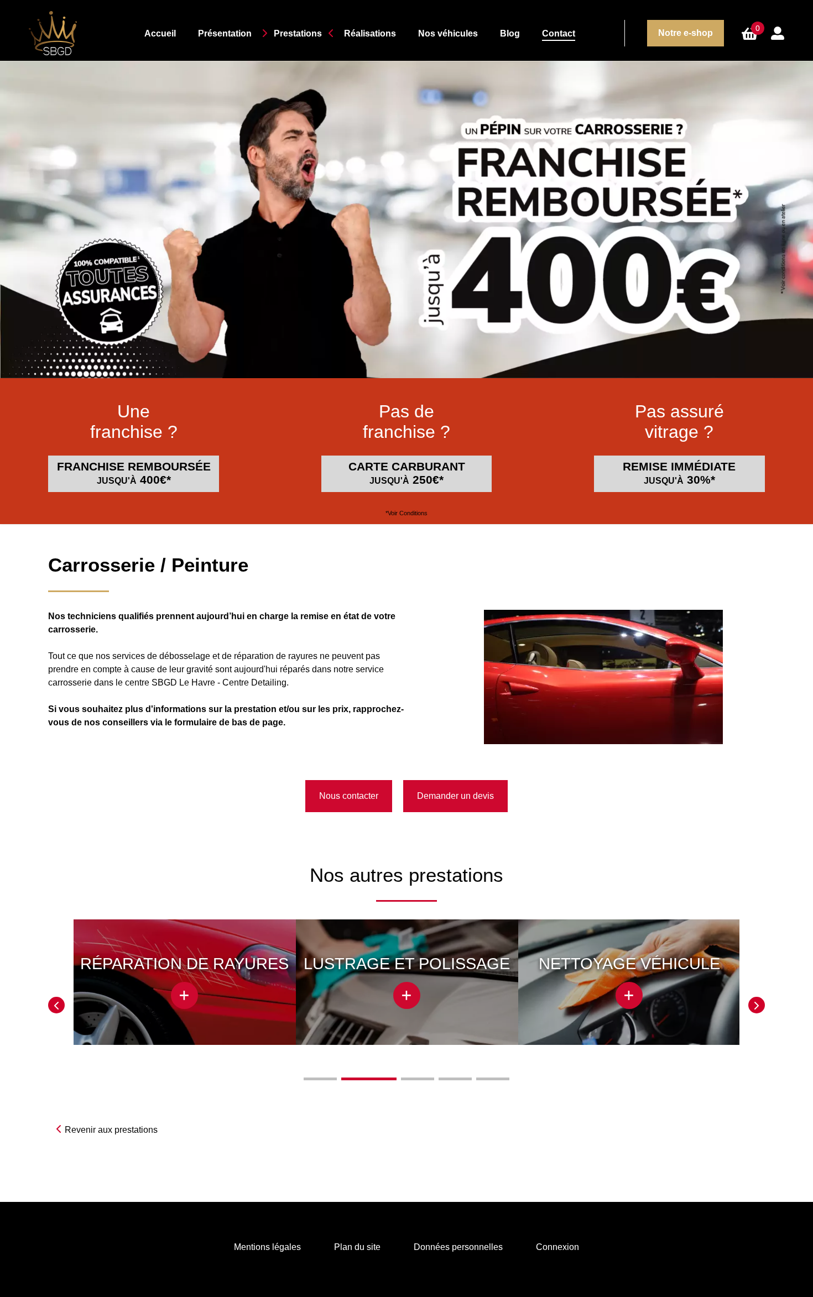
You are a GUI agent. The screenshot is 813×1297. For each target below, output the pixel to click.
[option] (185, 990)
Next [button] (756, 1005)
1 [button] (320, 1079)
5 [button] (492, 1079)
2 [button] (369, 1079)
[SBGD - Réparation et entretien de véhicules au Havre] (62, 33)
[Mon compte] (777, 33)
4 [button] (455, 1079)
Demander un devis (455, 796)
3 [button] (417, 1079)
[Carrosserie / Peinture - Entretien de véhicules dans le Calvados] (603, 676)
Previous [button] (56, 1005)
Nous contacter (348, 796)
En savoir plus (185, 981)
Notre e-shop (685, 33)
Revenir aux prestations (111, 1129)
